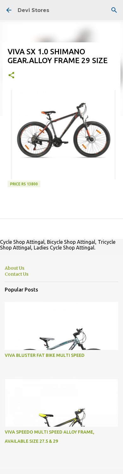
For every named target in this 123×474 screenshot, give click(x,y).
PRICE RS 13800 (24, 184)
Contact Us (16, 274)
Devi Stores (33, 10)
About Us (14, 268)
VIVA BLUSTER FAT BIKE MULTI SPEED (45, 355)
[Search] (114, 10)
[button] (11, 75)
